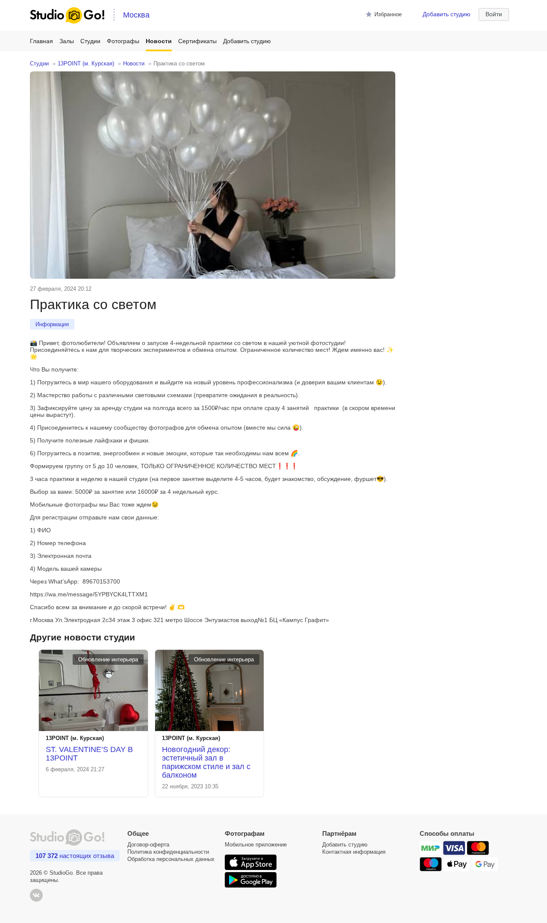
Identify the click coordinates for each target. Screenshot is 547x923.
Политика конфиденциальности (168, 852)
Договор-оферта (148, 844)
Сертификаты (197, 41)
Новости (159, 41)
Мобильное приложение (256, 844)
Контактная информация (353, 852)
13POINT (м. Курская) (86, 63)
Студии (90, 41)
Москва (136, 15)
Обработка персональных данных (171, 859)
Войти (493, 14)
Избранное (388, 14)
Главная (41, 41)
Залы (66, 41)
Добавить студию (447, 14)
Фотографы (123, 41)
